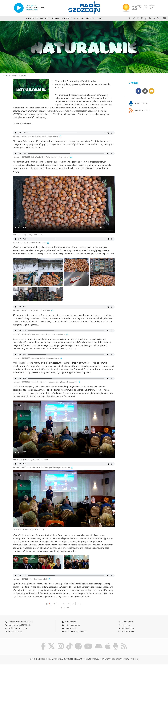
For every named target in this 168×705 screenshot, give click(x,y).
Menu (164, 18)
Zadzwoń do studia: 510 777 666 (20, 622)
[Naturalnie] (84, 47)
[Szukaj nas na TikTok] (69, 643)
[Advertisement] (23, 683)
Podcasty (45, 18)
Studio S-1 (79, 18)
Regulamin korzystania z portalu (86, 659)
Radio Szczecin (11, 76)
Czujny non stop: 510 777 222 (19, 625)
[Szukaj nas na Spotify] (78, 643)
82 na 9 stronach (63, 607)
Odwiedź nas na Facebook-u (134, 18)
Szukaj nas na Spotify (150, 18)
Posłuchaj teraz (127, 622)
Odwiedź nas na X (138, 18)
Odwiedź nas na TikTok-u (146, 18)
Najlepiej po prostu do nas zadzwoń (130, 18)
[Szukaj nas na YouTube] (88, 643)
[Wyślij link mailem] (152, 91)
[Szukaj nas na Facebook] (43, 643)
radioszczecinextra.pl (72, 625)
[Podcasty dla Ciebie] (116, 643)
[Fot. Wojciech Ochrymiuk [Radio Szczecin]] (64, 498)
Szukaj (158, 18)
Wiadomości (32, 18)
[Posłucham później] (60, 136)
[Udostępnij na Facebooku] (138, 91)
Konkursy (66, 18)
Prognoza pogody (15, 631)
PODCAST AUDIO (141, 103)
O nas (99, 18)
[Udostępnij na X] (145, 91)
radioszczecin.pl (70, 622)
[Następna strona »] (80, 604)
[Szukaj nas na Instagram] (60, 643)
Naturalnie (23, 76)
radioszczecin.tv (70, 628)
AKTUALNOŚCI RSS (141, 110)
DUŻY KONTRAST (128, 631)
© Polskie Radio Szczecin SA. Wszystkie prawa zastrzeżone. (51, 659)
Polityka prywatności (107, 659)
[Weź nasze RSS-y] (124, 643)
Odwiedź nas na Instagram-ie (142, 18)
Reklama (90, 18)
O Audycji (133, 82)
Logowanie (125, 625)
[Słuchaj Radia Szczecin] (18, 8)
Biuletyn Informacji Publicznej (75, 631)
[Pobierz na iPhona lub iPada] (108, 643)
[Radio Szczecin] (84, 8)
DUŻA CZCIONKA (127, 628)
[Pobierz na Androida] (98, 643)
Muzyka (55, 18)
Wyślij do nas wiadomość (154, 18)
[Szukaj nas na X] (51, 643)
